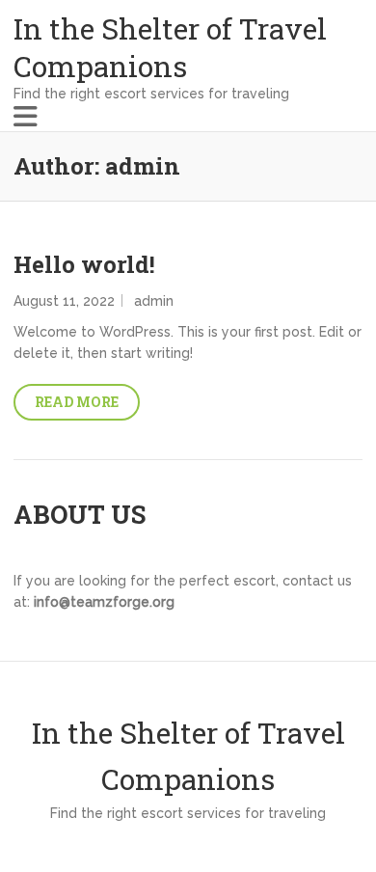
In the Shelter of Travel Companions (170, 47)
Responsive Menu (25, 116)
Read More (77, 402)
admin (154, 301)
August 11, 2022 (64, 301)
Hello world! (84, 264)
